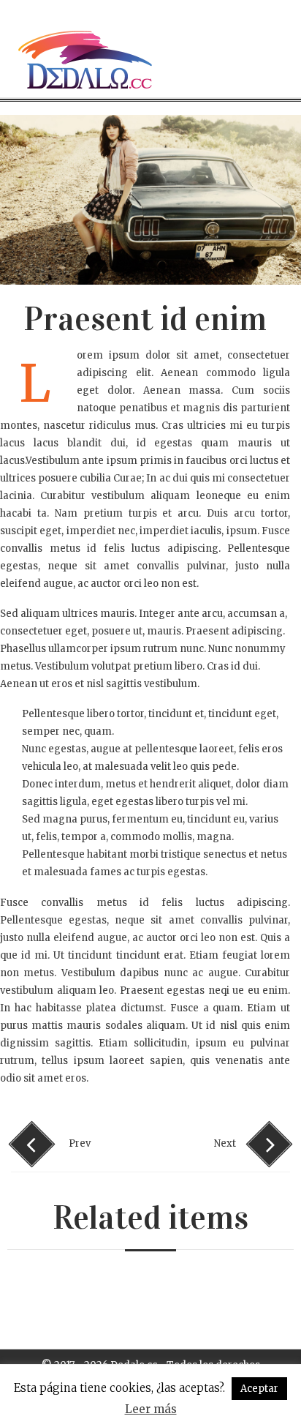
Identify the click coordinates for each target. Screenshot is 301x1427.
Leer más (151, 1409)
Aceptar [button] (259, 1388)
